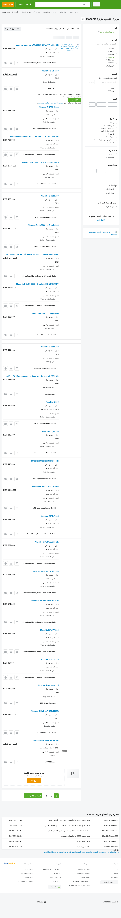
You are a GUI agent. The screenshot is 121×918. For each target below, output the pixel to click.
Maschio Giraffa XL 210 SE (47, 542)
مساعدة (115, 873)
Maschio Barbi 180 (111, 825)
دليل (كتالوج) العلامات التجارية (79, 885)
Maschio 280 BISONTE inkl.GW (45, 601)
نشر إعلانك (34, 781)
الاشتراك (75, 100)
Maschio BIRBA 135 (50, 516)
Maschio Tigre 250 (50, 431)
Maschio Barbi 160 (111, 820)
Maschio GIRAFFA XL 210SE (46, 741)
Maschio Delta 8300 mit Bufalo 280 (43, 225)
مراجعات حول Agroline (81, 881)
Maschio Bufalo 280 (50, 196)
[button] (11, 63)
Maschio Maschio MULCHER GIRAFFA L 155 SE (37, 45)
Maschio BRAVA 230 (49, 630)
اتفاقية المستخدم (44, 103)
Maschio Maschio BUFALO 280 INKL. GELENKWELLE (34, 137)
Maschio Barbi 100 (50, 71)
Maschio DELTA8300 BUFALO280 (40, 162)
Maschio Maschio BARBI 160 (46, 571)
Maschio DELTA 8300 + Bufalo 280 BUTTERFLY (37, 284)
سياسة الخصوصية (57, 103)
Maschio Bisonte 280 (110, 831)
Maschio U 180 (52, 402)
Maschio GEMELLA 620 (45, 711)
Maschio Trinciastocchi (48, 685)
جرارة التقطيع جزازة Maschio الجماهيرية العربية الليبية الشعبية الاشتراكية (93, 852)
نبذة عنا (115, 869)
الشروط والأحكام (83, 869)
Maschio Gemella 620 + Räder (45, 487)
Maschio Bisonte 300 (110, 836)
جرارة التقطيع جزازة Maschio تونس (55, 852)
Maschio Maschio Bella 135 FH (45, 461)
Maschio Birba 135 (111, 847)
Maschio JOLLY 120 (50, 660)
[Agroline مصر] (111, 4)
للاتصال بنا (114, 877)
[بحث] (87, 4)
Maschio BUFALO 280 (49, 107)
